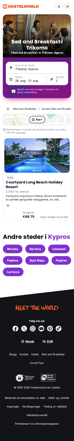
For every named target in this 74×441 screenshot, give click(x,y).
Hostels (23, 354)
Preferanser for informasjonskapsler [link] (37, 423)
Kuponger (13, 406)
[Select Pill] (59, 6)
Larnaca (13, 272)
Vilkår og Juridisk (58, 397)
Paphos (12, 260)
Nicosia (12, 249)
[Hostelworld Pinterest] (50, 328)
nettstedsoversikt (37, 415)
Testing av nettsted (55, 406)
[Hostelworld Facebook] (15, 328)
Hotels (35, 354)
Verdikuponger (31, 406)
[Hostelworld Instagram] (33, 328)
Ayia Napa (37, 260)
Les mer (20, 132)
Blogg (13, 354)
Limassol (58, 249)
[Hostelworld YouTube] (41, 328)
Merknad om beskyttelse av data (25, 397)
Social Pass (37, 362)
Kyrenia (35, 249)
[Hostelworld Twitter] (24, 328)
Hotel (10, 177)
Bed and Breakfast (53, 354)
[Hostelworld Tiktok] (58, 328)
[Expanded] (8, 109)
